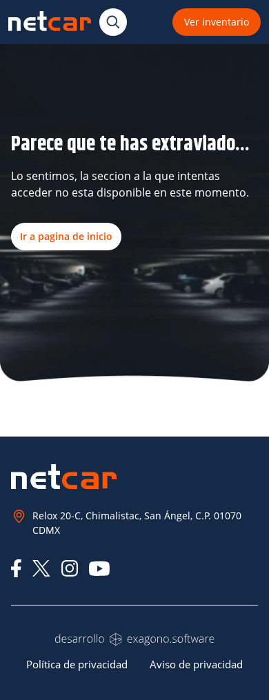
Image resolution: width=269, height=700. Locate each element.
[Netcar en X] (41, 568)
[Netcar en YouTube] (99, 568)
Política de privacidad (77, 664)
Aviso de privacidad (196, 664)
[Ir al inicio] (49, 21)
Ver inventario (216, 21)
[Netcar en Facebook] (16, 568)
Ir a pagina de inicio (66, 236)
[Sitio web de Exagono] (134, 639)
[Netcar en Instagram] (69, 568)
